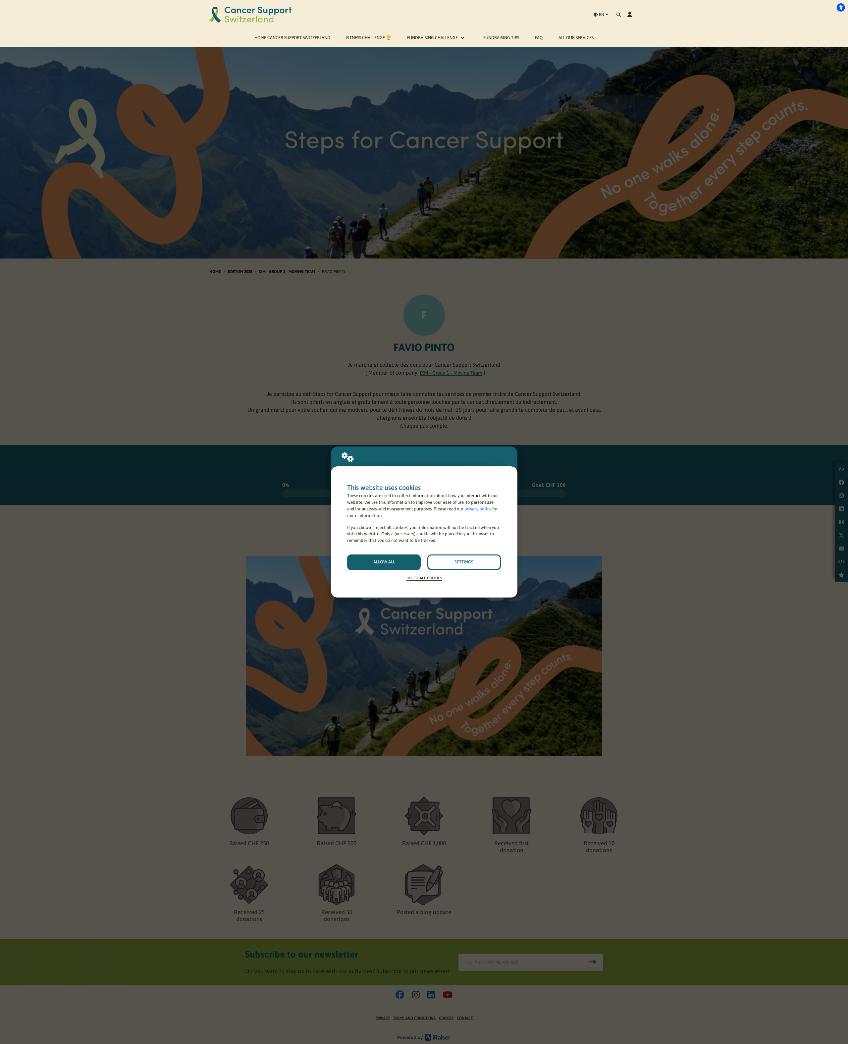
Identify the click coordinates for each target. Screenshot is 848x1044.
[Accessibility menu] (841, 7)
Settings (463, 561)
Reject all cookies (424, 578)
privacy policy (477, 508)
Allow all (384, 561)
